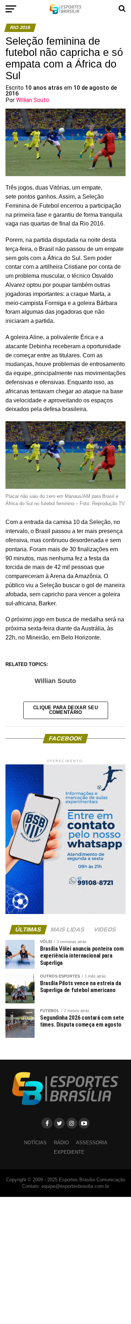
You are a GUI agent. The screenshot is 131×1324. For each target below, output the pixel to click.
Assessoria (91, 1142)
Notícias (35, 1142)
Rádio (61, 1142)
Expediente (69, 1152)
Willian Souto (32, 100)
